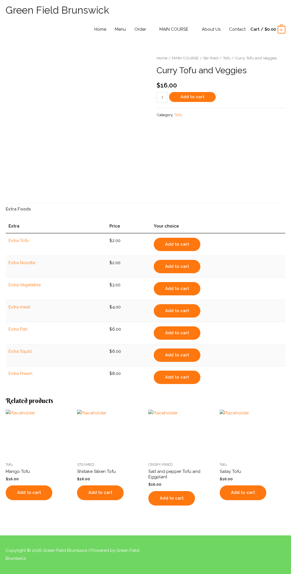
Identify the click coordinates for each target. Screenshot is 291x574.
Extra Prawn (20, 373)
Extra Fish (18, 329)
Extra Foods (18, 209)
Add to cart (192, 96)
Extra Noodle (22, 262)
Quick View (39, 453)
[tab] (18, 209)
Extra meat (19, 307)
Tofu (226, 58)
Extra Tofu (19, 240)
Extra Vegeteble (25, 284)
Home (162, 58)
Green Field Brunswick (57, 10)
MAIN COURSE (185, 58)
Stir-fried (210, 58)
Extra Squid (20, 351)
